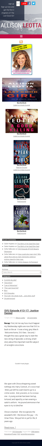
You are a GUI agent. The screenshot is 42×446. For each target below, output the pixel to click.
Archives (5, 269)
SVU (18, 434)
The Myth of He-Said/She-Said (28, 244)
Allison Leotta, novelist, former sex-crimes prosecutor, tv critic (21, 25)
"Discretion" (8, 283)
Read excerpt (21, 201)
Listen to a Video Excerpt (21, 170)
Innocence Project (10, 434)
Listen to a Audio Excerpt (21, 105)
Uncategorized (9, 298)
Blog (5, 291)
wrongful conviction (27, 434)
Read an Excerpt (21, 167)
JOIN (24, 3)
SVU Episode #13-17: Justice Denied (21, 312)
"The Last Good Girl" (11, 288)
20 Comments (32, 318)
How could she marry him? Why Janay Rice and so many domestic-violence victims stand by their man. (22, 256)
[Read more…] (10, 427)
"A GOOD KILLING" (10, 280)
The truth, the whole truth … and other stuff (19, 296)
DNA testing (35, 431)
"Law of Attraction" (10, 285)
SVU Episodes (9, 293)
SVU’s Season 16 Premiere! (28, 262)
